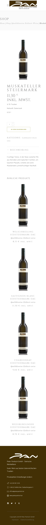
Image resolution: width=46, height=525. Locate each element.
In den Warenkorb (18, 129)
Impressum (15, 520)
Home (2, 23)
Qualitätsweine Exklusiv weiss (25, 23)
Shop (8, 23)
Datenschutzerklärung (27, 520)
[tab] (23, 150)
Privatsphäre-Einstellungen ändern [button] (19, 477)
